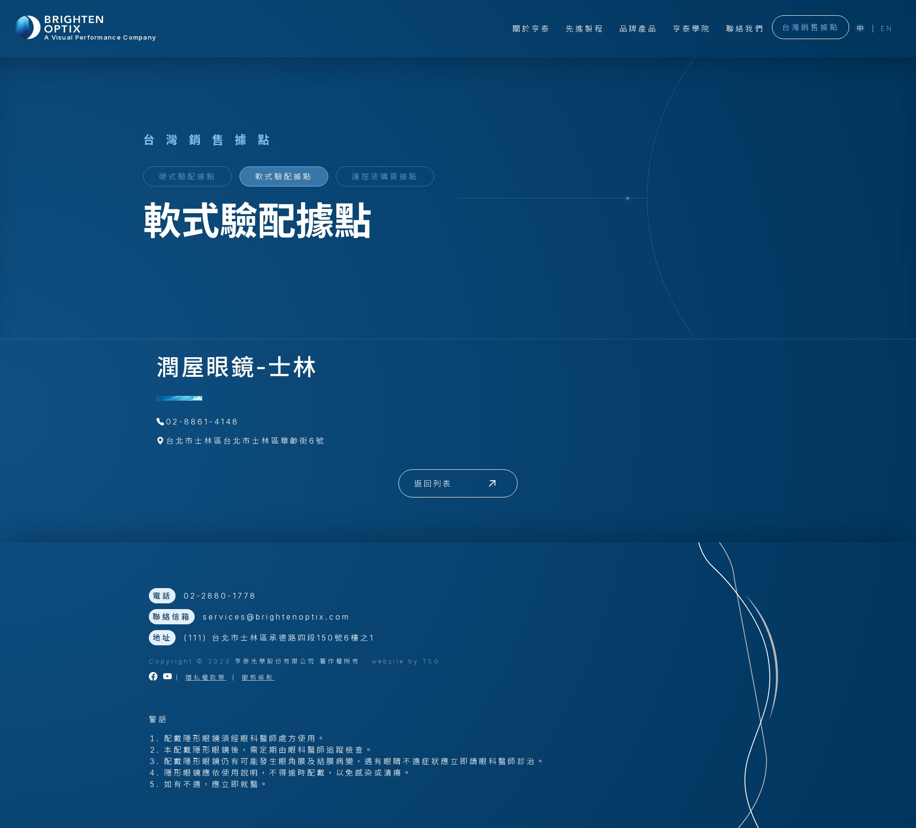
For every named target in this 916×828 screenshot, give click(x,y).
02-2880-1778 (220, 595)
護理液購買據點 (385, 176)
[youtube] (168, 677)
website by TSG (406, 661)
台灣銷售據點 (810, 27)
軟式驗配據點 (283, 176)
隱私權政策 (206, 677)
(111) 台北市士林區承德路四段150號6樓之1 (279, 637)
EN (887, 28)
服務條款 (258, 677)
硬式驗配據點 (187, 176)
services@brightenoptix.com (276, 616)
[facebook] (154, 677)
